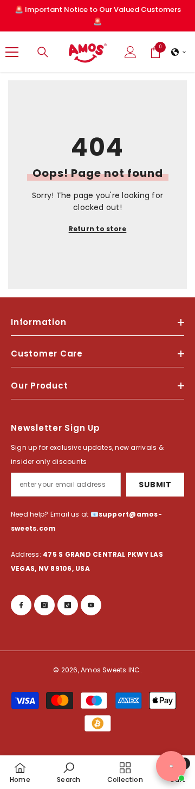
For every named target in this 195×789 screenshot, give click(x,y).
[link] (68, 772)
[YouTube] (91, 605)
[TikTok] (67, 605)
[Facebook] (21, 605)
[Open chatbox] (171, 766)
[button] (179, 52)
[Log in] (130, 52)
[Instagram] (44, 605)
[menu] (11, 52)
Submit (155, 484)
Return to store (98, 228)
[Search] (42, 52)
